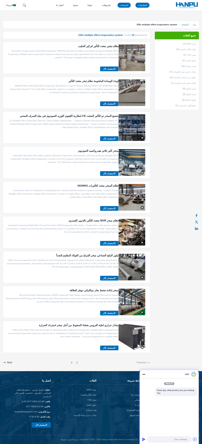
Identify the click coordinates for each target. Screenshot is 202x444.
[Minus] (144, 374)
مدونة (75, 5)
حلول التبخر (91, 405)
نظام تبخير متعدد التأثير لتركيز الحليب (98, 46)
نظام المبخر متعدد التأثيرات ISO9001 (97, 185)
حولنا (90, 5)
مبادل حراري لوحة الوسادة (84, 415)
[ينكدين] (198, 228)
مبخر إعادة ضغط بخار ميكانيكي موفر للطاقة (94, 290)
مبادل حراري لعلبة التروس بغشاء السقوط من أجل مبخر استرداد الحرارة (78, 325)
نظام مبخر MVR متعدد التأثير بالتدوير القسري (93, 220)
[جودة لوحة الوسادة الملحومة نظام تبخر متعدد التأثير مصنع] (131, 92)
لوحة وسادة (91, 410)
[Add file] (195, 439)
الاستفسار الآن (109, 69)
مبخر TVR (91, 400)
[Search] (24, 5)
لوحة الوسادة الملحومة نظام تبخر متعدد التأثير (93, 81)
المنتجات (124, 5)
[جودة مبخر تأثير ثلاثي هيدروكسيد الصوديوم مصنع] (131, 162)
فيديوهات (106, 5)
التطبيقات (142, 5)
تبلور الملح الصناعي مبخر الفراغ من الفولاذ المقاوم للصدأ (87, 255)
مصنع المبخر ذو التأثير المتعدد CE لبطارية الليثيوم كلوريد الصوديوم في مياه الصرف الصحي (69, 115)
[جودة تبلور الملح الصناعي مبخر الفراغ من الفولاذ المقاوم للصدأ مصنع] (131, 267)
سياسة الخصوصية (134, 410)
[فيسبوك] (198, 215)
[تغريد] (198, 222)
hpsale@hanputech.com (25, 411)
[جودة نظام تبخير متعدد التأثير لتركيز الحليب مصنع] (131, 57)
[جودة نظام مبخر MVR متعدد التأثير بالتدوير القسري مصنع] (131, 232)
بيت (194, 24)
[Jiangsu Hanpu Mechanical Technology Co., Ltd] (187, 5)
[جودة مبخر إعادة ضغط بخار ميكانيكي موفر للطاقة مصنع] (131, 302)
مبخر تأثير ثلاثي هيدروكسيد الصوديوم (98, 150)
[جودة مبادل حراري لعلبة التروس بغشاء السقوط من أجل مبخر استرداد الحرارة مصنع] (131, 336)
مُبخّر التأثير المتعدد (88, 395)
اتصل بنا (59, 5)
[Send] (143, 439)
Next (9, 362)
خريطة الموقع (136, 415)
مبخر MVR (91, 390)
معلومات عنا (136, 395)
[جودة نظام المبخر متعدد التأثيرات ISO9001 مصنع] (131, 197)
